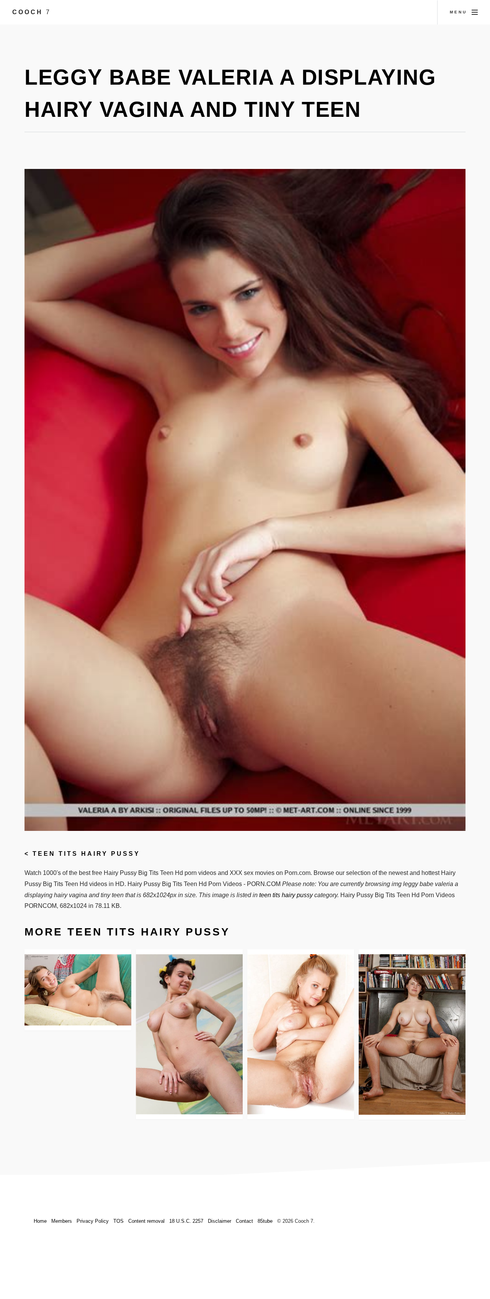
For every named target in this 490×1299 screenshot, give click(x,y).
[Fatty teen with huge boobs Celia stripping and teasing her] (412, 1034)
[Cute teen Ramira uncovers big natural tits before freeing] (189, 1034)
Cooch (31, 12)
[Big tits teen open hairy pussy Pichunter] (77, 989)
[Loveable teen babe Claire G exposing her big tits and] (300, 1034)
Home (40, 1221)
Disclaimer (219, 1221)
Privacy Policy (93, 1221)
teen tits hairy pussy (86, 853)
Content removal (146, 1221)
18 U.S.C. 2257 (186, 1221)
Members (61, 1221)
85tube (265, 1221)
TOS (118, 1221)
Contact (244, 1221)
